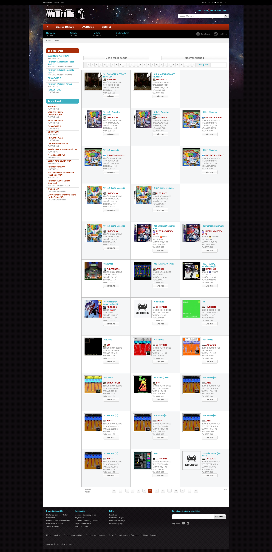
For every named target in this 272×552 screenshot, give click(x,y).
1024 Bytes (108, 264)
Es (215, 2)
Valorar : (109, 93)
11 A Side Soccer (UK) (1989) (211, 454)
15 (182, 491)
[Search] (226, 16)
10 (150, 491)
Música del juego (116, 523)
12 (163, 491)
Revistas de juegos (116, 517)
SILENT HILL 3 (54, 106)
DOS (108, 345)
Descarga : (109, 90)
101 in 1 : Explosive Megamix (111, 113)
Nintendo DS (53, 86)
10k (203, 302)
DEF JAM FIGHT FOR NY (58, 144)
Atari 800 (160, 269)
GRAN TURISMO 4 (55, 120)
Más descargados (116, 57)
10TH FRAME (158, 340)
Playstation (53, 152)
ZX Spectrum (161, 307)
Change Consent (150, 535)
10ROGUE (107, 340)
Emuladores (88, 27)
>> (196, 491)
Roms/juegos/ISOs (64, 27)
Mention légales (53, 535)
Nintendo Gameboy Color (59, 186)
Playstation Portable (214, 117)
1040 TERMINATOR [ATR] (163, 264)
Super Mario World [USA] (58, 56)
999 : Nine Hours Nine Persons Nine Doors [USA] (61, 174)
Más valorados (194, 57)
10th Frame (108, 378)
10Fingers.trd (158, 302)
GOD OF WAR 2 (54, 78)
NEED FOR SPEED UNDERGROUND (55, 113)
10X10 (155, 453)
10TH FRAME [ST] (209, 378)
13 (169, 491)
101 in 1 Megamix (209, 112)
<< (114, 491)
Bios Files (106, 27)
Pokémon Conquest (56, 167)
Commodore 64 (211, 307)
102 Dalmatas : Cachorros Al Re (164, 227)
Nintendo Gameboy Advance (60, 67)
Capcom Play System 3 (57, 191)
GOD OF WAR (53, 132)
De (221, 2)
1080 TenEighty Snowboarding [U (110, 303)
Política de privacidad (73, 535)
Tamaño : (111, 88)
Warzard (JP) (53, 189)
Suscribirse (219, 517)
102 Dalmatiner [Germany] (213, 226)
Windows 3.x (111, 79)
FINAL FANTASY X (55, 138)
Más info (111, 96)
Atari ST (208, 383)
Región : (112, 82)
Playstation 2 (53, 81)
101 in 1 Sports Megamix (114, 188)
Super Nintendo (54, 58)
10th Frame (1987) (161, 378)
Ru (225, 2)
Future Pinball (113, 269)
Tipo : (111, 85)
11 (156, 491)
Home (48, 40)
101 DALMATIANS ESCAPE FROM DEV (114, 75)
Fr (212, 2)
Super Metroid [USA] (56, 155)
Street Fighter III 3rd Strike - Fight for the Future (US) (62, 196)
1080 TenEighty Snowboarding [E (209, 265)
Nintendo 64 (210, 269)
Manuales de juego (117, 520)
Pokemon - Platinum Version (60, 84)
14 (176, 491)
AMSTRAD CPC (210, 345)
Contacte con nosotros (95, 535)
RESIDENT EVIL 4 (55, 90)
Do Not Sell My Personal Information (124, 535)
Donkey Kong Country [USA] (59, 161)
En (208, 2)
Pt (218, 2)
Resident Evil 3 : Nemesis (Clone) (62, 149)
